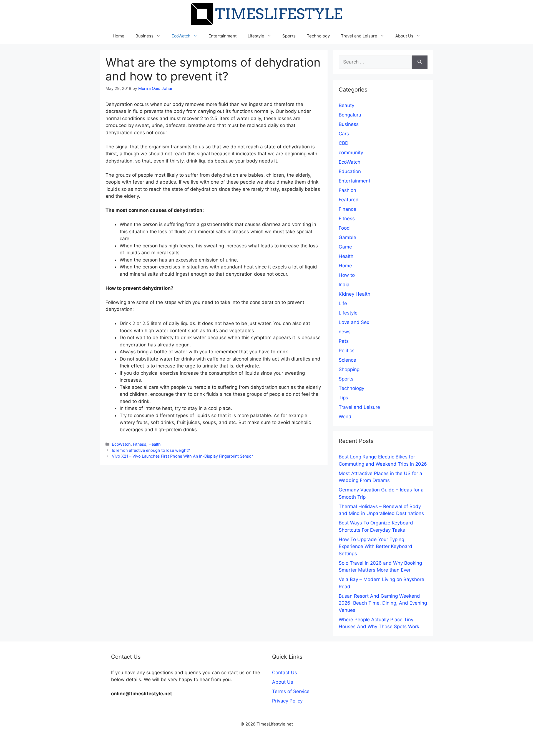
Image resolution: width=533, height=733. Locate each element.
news (345, 331)
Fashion (347, 190)
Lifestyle (256, 36)
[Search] (420, 62)
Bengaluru (350, 115)
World (345, 416)
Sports (289, 36)
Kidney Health (354, 294)
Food (344, 228)
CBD (343, 143)
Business (144, 36)
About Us (404, 36)
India (344, 284)
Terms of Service (291, 691)
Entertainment (222, 36)
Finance (347, 209)
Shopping (349, 369)
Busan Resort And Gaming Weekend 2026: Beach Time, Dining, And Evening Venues (383, 603)
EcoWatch (181, 36)
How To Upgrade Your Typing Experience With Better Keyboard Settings (375, 546)
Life (343, 303)
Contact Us (284, 672)
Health (155, 444)
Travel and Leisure (359, 36)
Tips (343, 397)
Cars (344, 133)
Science (347, 360)
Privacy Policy (287, 701)
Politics (347, 350)
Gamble (347, 237)
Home (118, 36)
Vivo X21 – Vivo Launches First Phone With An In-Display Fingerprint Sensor (182, 456)
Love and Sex (354, 322)
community (351, 152)
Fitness (139, 444)
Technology (318, 36)
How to (347, 275)
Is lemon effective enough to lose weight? (151, 450)
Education (350, 171)
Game (345, 247)
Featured (349, 199)
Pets (344, 341)
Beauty (346, 105)
